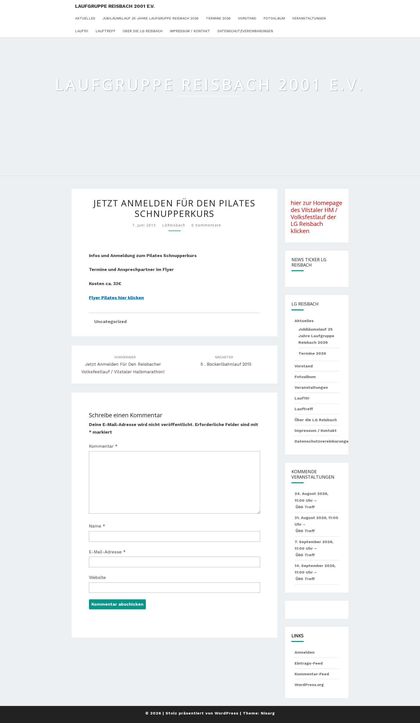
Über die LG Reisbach (142, 31)
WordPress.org (309, 684)
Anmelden (305, 652)
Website (97, 577)
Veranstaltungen (309, 18)
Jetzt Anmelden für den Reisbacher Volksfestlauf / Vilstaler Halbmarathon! (122, 364)
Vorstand (247, 18)
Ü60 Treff (305, 507)
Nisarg (268, 713)
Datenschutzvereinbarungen (245, 31)
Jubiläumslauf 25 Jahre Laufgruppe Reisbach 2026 (151, 18)
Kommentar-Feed (312, 674)
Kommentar (103, 446)
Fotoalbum (274, 18)
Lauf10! (81, 31)
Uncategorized (110, 321)
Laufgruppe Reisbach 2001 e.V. (115, 6)
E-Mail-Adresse (107, 551)
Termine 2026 (218, 18)
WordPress (226, 713)
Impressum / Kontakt (190, 31)
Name (97, 525)
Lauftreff (105, 31)
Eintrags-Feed (309, 663)
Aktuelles (85, 18)
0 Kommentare (206, 225)
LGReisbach (173, 225)
